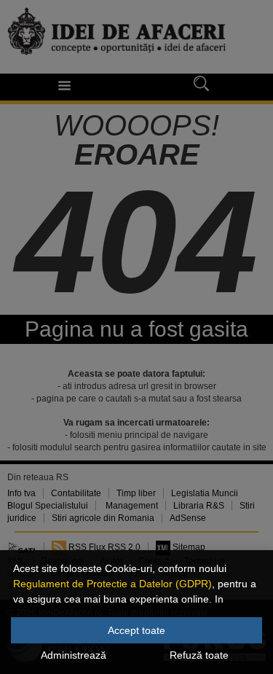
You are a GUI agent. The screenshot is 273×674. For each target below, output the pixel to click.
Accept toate (136, 630)
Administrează (73, 655)
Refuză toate (199, 655)
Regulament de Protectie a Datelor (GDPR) (112, 583)
